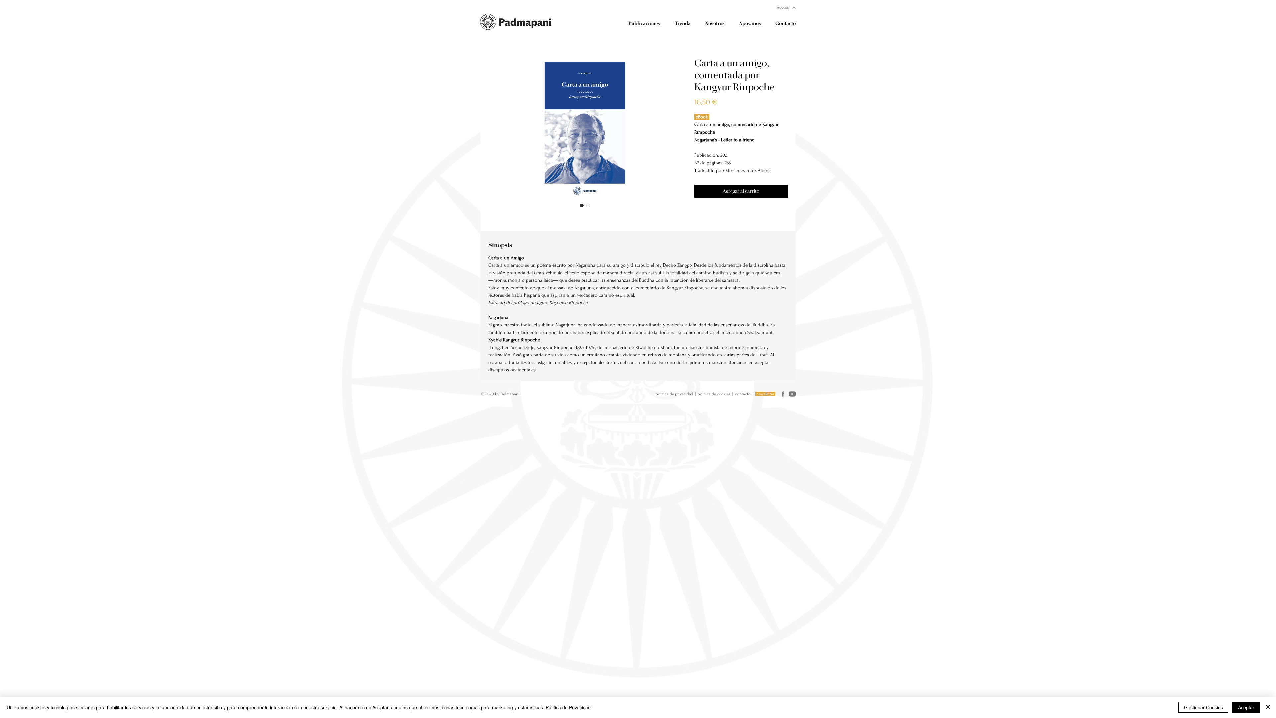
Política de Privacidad (568, 707)
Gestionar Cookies (1203, 707)
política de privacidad (674, 394)
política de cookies (714, 394)
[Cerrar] (1268, 707)
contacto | (745, 394)
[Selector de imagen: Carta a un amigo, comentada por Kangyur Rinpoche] (581, 205)
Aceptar (1246, 707)
